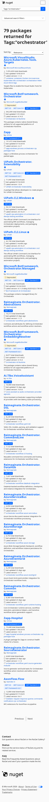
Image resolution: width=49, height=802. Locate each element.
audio (22, 392)
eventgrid (32, 575)
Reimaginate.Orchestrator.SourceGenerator (22, 648)
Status (5, 745)
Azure (6, 83)
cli (25, 214)
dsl (29, 424)
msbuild (7, 665)
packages (7, 150)
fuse (13, 150)
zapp (8, 148)
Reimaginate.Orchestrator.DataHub (22, 465)
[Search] (43, 9)
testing (12, 216)
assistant (13, 392)
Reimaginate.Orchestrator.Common (22, 587)
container (9, 78)
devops (6, 216)
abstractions (33, 321)
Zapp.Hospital (13, 618)
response (23, 699)
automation (19, 214)
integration (35, 483)
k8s (14, 80)
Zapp (7, 132)
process (21, 148)
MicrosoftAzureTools (23, 68)
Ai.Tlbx (9, 378)
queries (30, 699)
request (16, 699)
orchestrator (21, 80)
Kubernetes (8, 80)
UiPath (9, 169)
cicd (37, 214)
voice (8, 392)
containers (18, 78)
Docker (25, 78)
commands (38, 699)
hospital (13, 634)
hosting (29, 453)
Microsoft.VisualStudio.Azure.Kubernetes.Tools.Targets (20, 59)
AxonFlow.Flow (14, 679)
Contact (6, 736)
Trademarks (7, 792)
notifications (8, 701)
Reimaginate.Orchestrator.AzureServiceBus (22, 495)
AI (17, 119)
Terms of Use (31, 786)
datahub (27, 483)
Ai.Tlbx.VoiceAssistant (19, 375)
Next (30, 718)
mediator (9, 699)
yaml (26, 321)
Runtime (22, 119)
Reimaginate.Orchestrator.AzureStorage (22, 525)
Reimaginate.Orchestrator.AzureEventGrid (22, 557)
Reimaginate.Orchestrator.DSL (22, 406)
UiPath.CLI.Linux (15, 232)
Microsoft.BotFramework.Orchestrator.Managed (21, 267)
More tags (13, 83)
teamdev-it (11, 682)
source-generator (35, 663)
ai (18, 392)
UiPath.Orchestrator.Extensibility (18, 162)
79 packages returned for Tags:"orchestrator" (24, 36)
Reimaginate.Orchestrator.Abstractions (22, 303)
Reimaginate (11, 307)
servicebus (33, 513)
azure (26, 513)
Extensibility (27, 187)
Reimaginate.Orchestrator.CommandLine (22, 436)
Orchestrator (11, 119)
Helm (39, 80)
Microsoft (11, 68)
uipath (8, 214)
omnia (9, 135)
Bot (7, 291)
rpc (15, 701)
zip (35, 148)
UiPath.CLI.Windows (17, 198)
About (21, 786)
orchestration (31, 80)
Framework (13, 291)
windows (13, 148)
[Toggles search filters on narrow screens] (42, 18)
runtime (31, 604)
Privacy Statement (29, 789)
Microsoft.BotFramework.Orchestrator (21, 95)
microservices (33, 78)
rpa (12, 214)
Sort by (7, 52)
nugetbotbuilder (21, 102)
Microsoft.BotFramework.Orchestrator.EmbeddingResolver (21, 334)
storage (32, 543)
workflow (19, 216)
